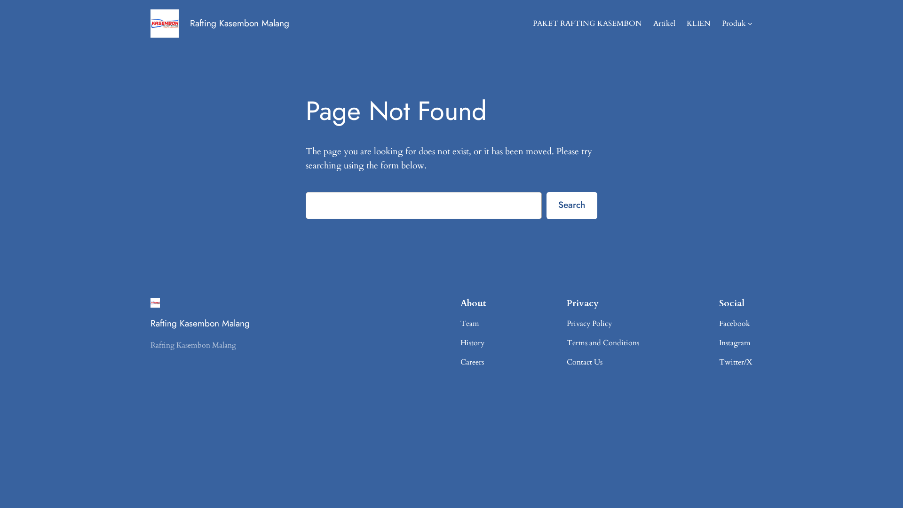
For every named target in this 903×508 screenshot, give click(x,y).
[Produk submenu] (750, 23)
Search (571, 204)
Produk (734, 23)
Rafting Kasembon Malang (239, 23)
